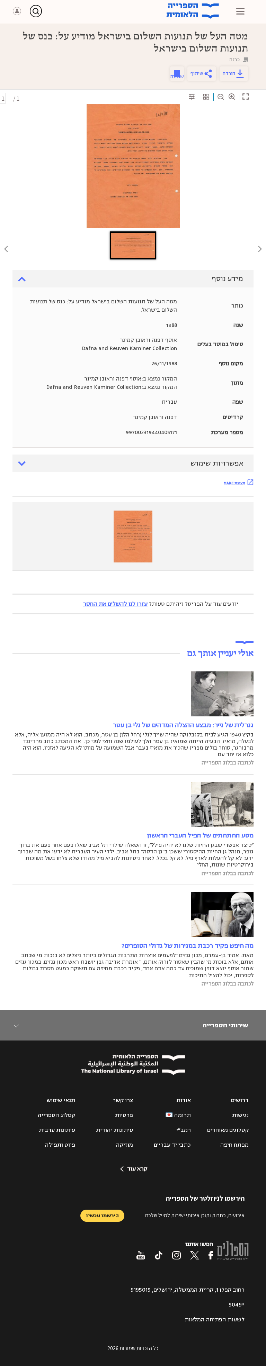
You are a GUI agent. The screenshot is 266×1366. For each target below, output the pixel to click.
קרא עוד (137, 1169)
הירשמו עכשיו (102, 1215)
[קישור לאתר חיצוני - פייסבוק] (211, 1255)
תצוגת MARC (234, 482)
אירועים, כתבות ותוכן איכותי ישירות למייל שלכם (195, 1215)
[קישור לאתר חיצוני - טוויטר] (194, 1255)
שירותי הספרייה (225, 1025)
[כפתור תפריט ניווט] (240, 11)
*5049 (237, 1305)
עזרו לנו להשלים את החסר (115, 604)
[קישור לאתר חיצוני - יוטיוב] (140, 1255)
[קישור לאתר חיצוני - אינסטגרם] (176, 1255)
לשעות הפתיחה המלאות (215, 1319)
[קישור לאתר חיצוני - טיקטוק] (158, 1255)
